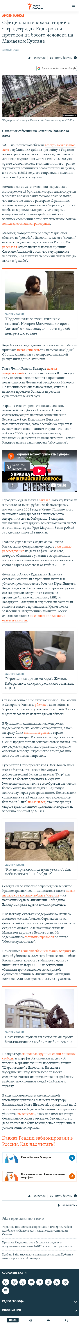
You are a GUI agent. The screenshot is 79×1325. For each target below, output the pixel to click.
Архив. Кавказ (13, 16)
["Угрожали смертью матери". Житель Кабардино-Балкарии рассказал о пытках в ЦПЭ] (39, 650)
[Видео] (48, 1320)
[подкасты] (30, 1320)
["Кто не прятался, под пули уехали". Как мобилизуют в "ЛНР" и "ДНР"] (39, 841)
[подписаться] (5, 1290)
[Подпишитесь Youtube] (31, 1282)
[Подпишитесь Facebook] (14, 1282)
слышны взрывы (36, 733)
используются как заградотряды (26, 224)
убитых (40, 705)
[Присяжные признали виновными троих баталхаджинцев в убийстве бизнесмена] (39, 1008)
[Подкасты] (65, 1282)
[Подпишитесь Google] (5, 1282)
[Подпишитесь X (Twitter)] (22, 1282)
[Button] (37, 58)
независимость (28, 350)
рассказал (9, 247)
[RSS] (56, 1282)
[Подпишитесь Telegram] (39, 1282)
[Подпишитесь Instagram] (48, 1282)
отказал (44, 500)
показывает (36, 802)
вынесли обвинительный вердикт (46, 951)
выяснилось (26, 1114)
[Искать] (66, 1320)
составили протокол (39, 937)
